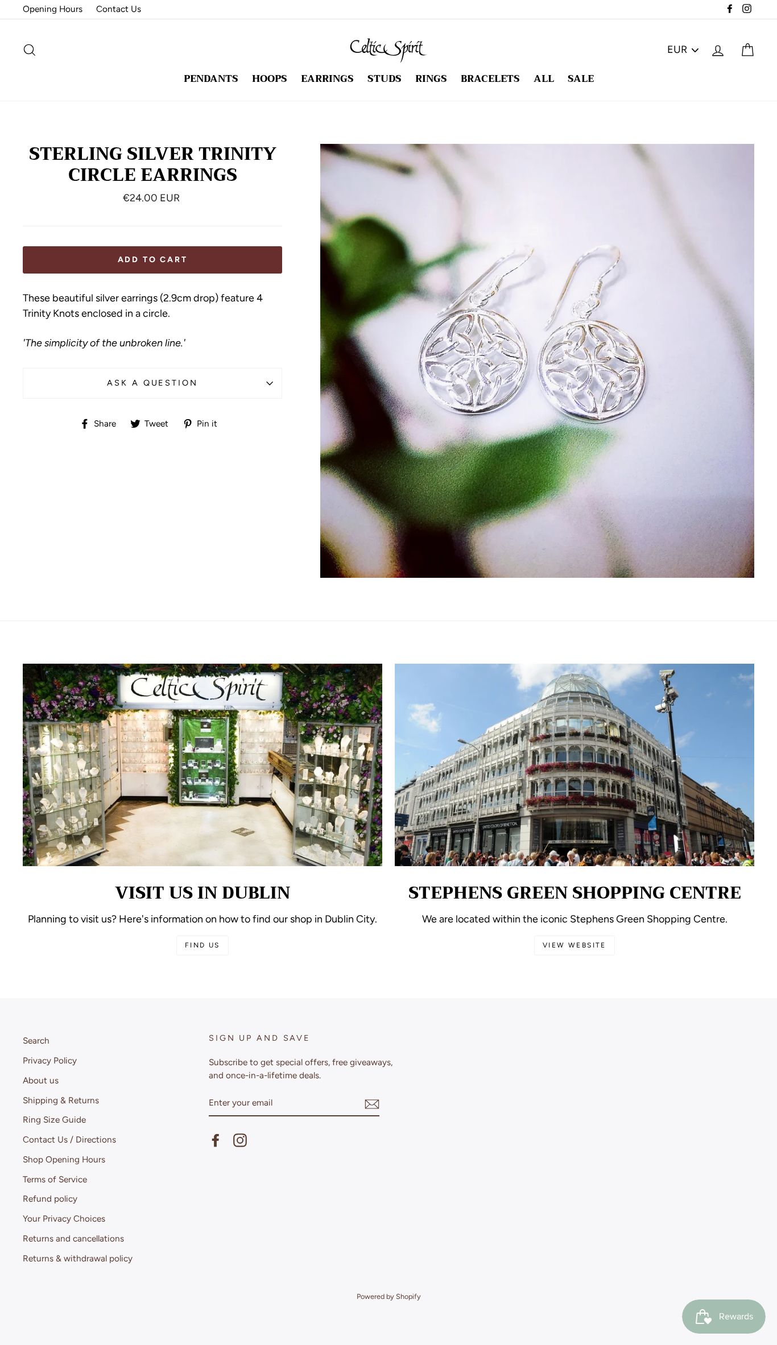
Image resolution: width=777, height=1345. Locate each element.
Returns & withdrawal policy (78, 1258)
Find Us (202, 945)
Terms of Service (55, 1179)
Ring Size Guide (54, 1119)
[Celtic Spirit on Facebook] (215, 1140)
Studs (384, 79)
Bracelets (490, 79)
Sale (581, 79)
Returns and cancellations (73, 1238)
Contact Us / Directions (69, 1139)
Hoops (269, 79)
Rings (431, 79)
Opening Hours (52, 8)
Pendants (211, 79)
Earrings (327, 79)
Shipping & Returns (61, 1100)
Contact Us (118, 8)
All (544, 79)
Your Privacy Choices (64, 1218)
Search (36, 1040)
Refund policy (50, 1198)
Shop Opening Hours (64, 1159)
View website (574, 945)
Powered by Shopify (389, 1296)
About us (41, 1080)
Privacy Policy (50, 1060)
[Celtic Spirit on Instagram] (240, 1140)
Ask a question (152, 383)
